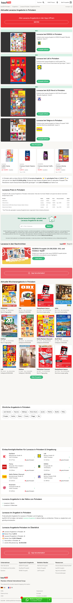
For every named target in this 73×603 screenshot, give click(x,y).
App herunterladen (60, 570)
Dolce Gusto (33, 412)
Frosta (26, 416)
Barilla (57, 412)
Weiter (49, 226)
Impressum (39, 591)
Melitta (50, 412)
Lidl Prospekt (40, 570)
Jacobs (42, 412)
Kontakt (38, 593)
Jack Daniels (7, 412)
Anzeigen (68, 6)
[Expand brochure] (18, 42)
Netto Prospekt (41, 568)
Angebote (15, 6)
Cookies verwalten (41, 596)
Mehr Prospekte (36, 144)
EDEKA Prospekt (23, 565)
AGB (2, 596)
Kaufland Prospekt (24, 568)
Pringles (5, 416)
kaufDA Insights (59, 568)
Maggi (33, 416)
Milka (63, 412)
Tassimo (16, 412)
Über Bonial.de (5, 565)
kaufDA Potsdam (5, 6)
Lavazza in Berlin (9, 503)
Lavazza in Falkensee (10, 505)
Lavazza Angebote (29, 518)
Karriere (3, 570)
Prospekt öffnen (43, 49)
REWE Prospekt (23, 570)
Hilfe (2, 591)
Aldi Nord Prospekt (42, 565)
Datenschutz (4, 593)
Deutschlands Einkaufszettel (63, 565)
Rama (19, 416)
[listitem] (9, 161)
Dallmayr (24, 412)
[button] (36, 41)
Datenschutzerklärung (46, 235)
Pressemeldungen (60, 573)
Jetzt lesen (38, 258)
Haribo (13, 416)
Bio (39, 416)
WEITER (36, 22)
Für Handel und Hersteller (8, 568)
